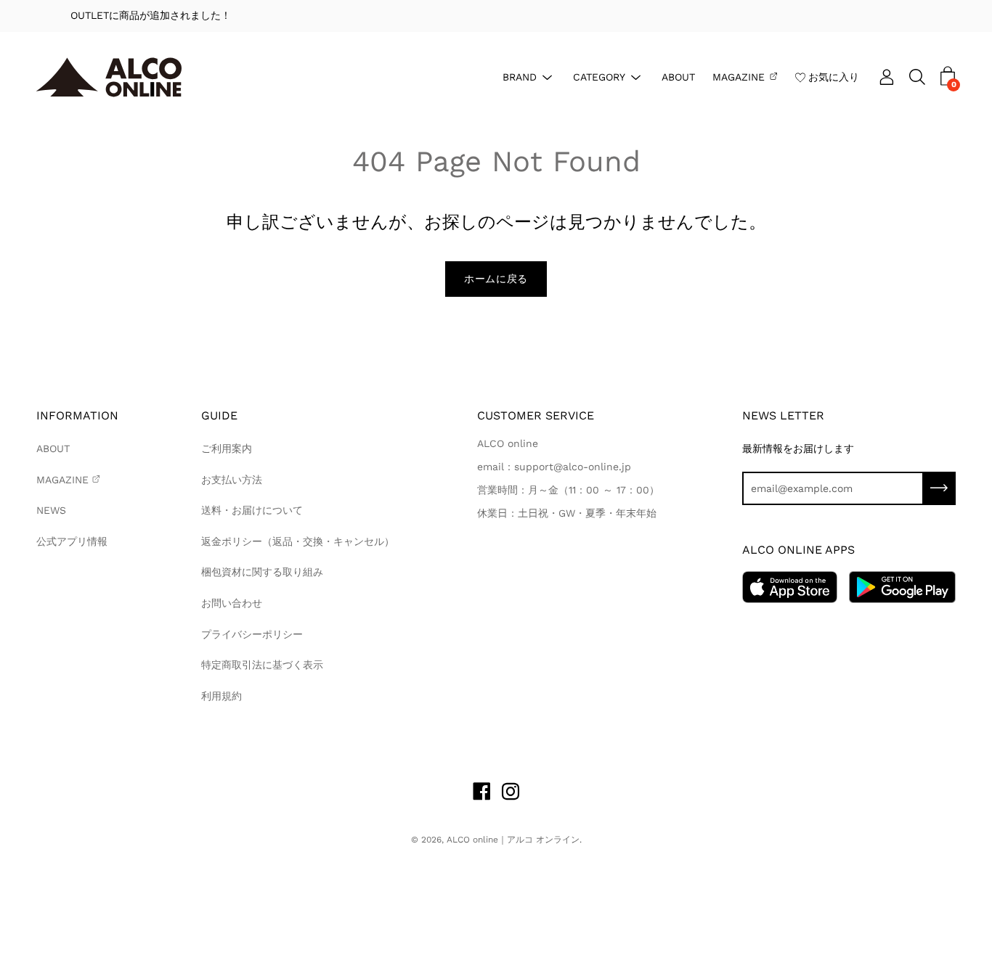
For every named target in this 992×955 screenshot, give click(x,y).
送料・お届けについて (252, 510)
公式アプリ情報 (71, 541)
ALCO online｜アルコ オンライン (513, 840)
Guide (219, 415)
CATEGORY (599, 76)
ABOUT (678, 76)
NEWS (51, 510)
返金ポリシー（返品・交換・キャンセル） (297, 541)
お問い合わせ (231, 603)
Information (77, 415)
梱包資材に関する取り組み (262, 572)
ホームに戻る (496, 278)
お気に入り (833, 76)
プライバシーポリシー (252, 634)
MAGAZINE (738, 76)
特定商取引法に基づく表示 (262, 665)
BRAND (520, 76)
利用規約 (221, 696)
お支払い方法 (231, 479)
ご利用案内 (226, 448)
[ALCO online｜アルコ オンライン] (109, 77)
